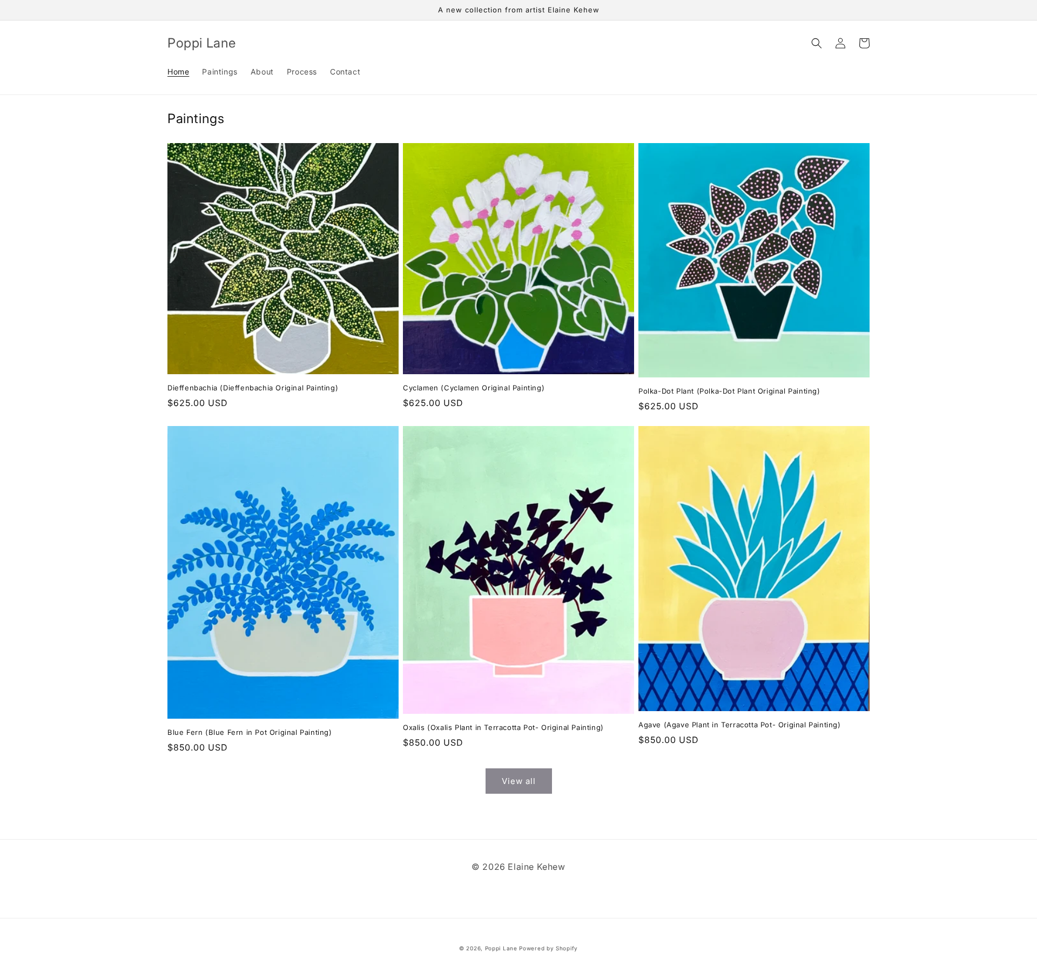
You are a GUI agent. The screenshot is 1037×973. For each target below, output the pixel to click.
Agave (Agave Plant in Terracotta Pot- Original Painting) (739, 724)
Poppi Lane (501, 948)
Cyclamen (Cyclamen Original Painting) (473, 387)
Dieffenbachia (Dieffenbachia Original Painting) (252, 387)
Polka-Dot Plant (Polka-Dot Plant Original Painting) (729, 391)
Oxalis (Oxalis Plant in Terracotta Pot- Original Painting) (503, 727)
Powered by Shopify (548, 948)
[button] (817, 43)
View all (519, 781)
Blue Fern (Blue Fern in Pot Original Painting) (249, 732)
